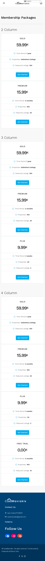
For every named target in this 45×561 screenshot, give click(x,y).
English (28, 1)
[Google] (19, 536)
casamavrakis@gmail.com (16, 517)
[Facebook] (7, 536)
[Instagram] (13, 536)
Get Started (22, 75)
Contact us (8, 522)
